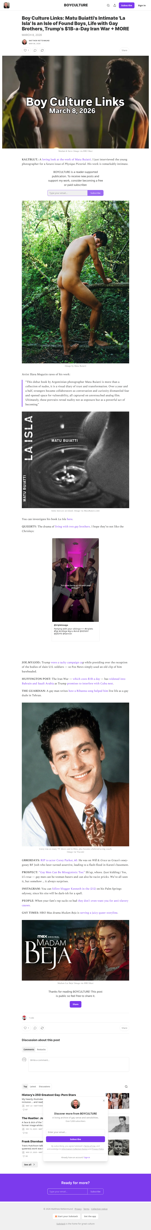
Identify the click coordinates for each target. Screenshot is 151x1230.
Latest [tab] (33, 1086)
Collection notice (99, 1208)
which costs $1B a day (86, 679)
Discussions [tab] (44, 1086)
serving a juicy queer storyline (98, 913)
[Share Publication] (115, 5)
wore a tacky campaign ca (66, 662)
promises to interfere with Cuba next (90, 683)
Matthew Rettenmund (39, 41)
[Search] (108, 5)
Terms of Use (89, 1146)
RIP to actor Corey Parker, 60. (59, 860)
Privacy (78, 1208)
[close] (103, 1100)
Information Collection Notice (75, 1149)
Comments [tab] (29, 1049)
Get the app (90, 1216)
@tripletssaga (61, 625)
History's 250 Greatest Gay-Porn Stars (49, 1095)
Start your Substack (68, 1216)
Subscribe (126, 5)
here (69, 519)
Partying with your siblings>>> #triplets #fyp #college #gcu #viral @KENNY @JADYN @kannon (73, 631)
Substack (60, 1223)
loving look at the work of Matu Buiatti (66, 159)
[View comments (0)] (35, 50)
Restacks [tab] (41, 1049)
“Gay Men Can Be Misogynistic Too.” (62, 872)
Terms (86, 1208)
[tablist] (34, 1049)
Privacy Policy (98, 1149)
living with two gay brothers (72, 526)
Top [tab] (25, 1086)
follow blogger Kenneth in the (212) (74, 889)
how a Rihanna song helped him (88, 691)
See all (27, 1164)
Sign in (142, 5)
